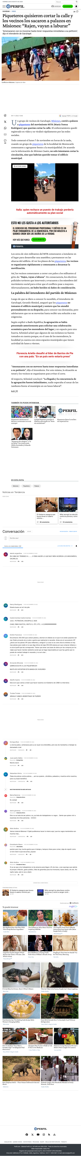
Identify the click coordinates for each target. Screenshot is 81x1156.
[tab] (13, 546)
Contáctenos (27, 1142)
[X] (32, 1135)
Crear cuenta (73, 531)
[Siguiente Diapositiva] (76, 511)
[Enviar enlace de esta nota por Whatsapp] (5, 128)
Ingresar (57, 6)
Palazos (36, 486)
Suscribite (67, 6)
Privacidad (36, 1142)
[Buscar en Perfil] (76, 2)
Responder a (16, 760)
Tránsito (64, 1142)
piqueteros (24, 124)
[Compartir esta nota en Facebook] (5, 115)
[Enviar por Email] (5, 134)
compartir (66, 561)
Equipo (42, 1142)
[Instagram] (44, 1135)
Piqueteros (26, 486)
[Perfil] (40, 1130)
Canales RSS (8, 1142)
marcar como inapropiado (73, 563)
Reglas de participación (52, 1142)
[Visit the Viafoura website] (74, 903)
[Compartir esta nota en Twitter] (5, 122)
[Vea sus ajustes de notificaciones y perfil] (76, 6)
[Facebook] (27, 1134)
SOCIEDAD (6, 11)
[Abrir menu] (4, 6)
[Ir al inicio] (15, 6)
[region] (40, 717)
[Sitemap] (54, 1135)
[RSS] (49, 1135)
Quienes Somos (17, 1142)
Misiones (55, 120)
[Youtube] (38, 1135)
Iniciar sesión (64, 531)
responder (13, 561)
